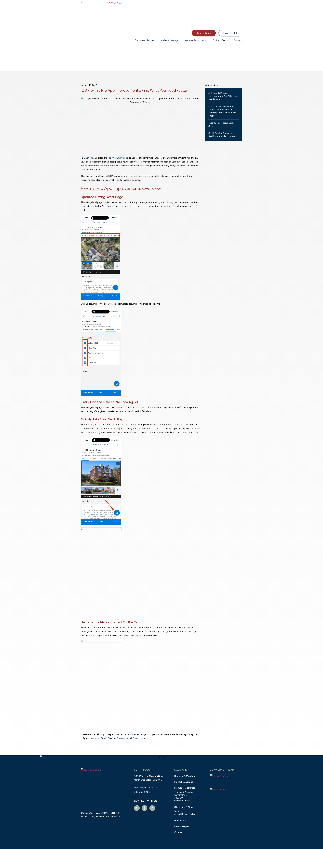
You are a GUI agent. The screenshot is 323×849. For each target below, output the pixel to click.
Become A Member (184, 776)
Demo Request (182, 826)
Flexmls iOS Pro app (118, 157)
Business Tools (220, 40)
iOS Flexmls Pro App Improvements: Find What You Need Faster (223, 96)
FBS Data (86, 157)
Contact (238, 40)
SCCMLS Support (133, 734)
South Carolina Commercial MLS (117, 738)
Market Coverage (169, 40)
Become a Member (144, 40)
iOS (109, 176)
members (140, 738)
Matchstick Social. (111, 816)
